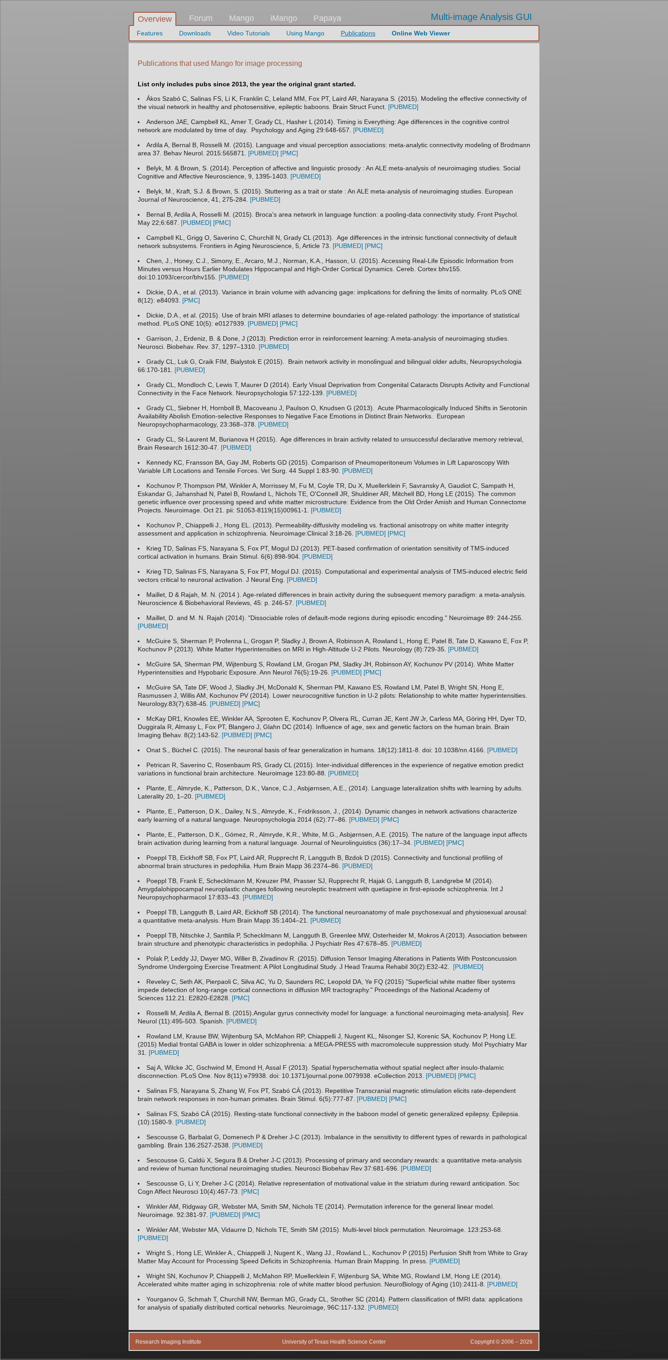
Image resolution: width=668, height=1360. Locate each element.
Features (150, 33)
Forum (201, 18)
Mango (241, 18)
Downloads (195, 33)
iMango (283, 18)
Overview (155, 19)
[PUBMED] (403, 106)
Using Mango (305, 33)
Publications (358, 33)
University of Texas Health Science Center (334, 1342)
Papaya (327, 18)
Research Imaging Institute (168, 1342)
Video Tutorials (248, 33)
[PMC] (289, 153)
